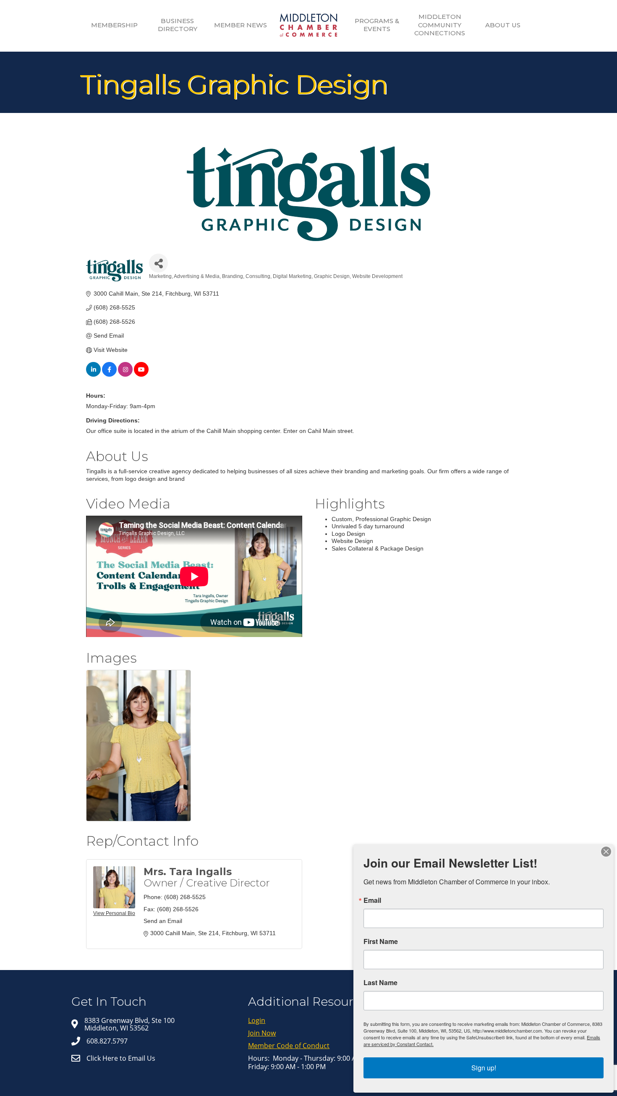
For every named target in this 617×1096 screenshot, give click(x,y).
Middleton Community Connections (439, 25)
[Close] (606, 852)
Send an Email (163, 921)
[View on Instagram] (125, 374)
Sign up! (483, 1067)
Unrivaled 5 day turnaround (368, 526)
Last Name (380, 982)
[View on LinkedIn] (93, 374)
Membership (114, 25)
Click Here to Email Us (120, 1058)
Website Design (352, 541)
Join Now (262, 1033)
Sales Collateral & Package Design (378, 548)
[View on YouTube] (141, 374)
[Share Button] (158, 263)
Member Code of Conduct (288, 1045)
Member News (240, 25)
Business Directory (177, 25)
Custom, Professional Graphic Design (381, 519)
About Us (502, 25)
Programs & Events (377, 25)
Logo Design (348, 533)
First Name (380, 941)
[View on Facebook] (109, 374)
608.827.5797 (107, 1041)
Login (256, 1020)
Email (372, 900)
